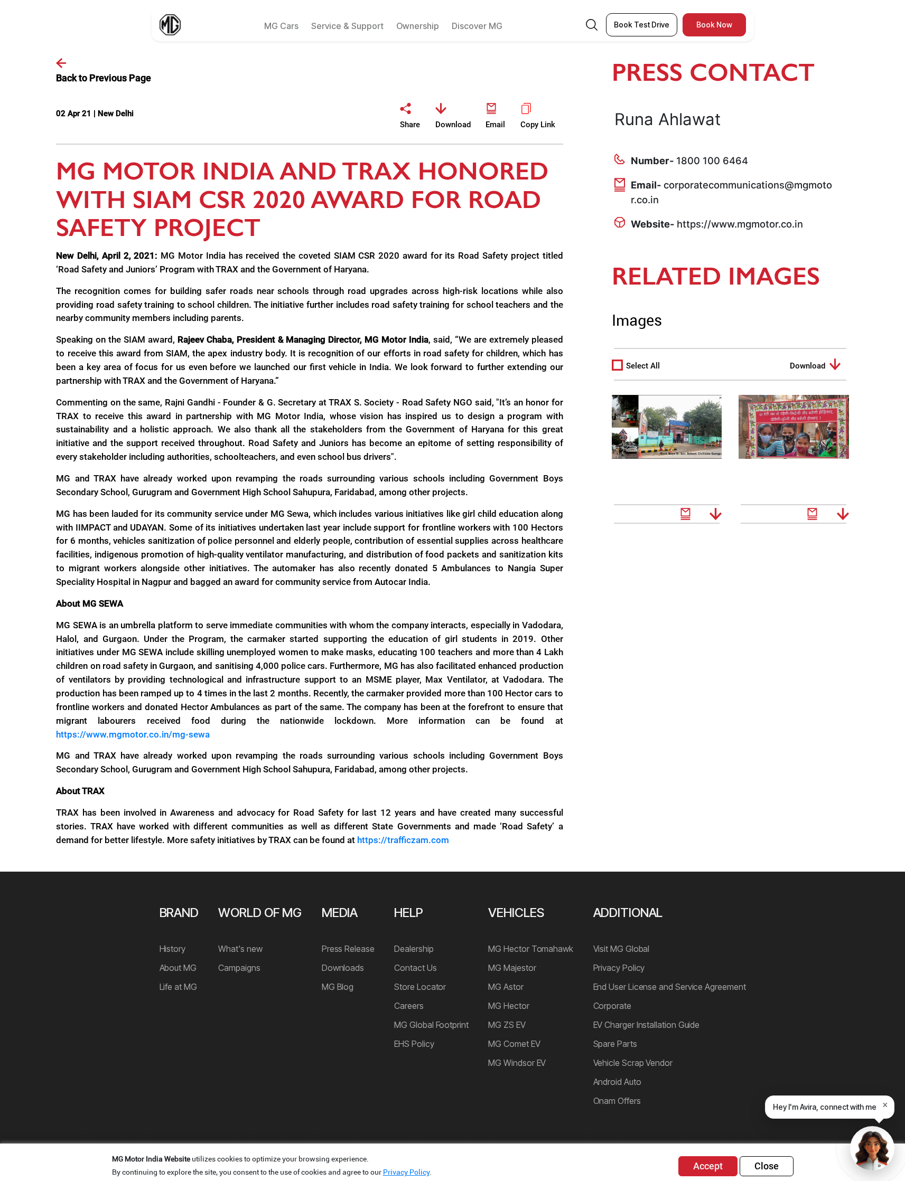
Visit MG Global (621, 948)
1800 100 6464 (712, 160)
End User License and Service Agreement (669, 986)
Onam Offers (617, 1100)
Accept (708, 1165)
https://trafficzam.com (403, 840)
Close (766, 1165)
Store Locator (420, 986)
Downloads (343, 967)
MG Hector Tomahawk (530, 948)
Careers (408, 1005)
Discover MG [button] (477, 26)
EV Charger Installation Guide (646, 1024)
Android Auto (617, 1081)
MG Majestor (512, 967)
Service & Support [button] (347, 26)
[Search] (592, 25)
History (172, 948)
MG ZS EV (506, 1024)
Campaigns (239, 967)
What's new (240, 948)
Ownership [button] (417, 26)
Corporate (612, 1005)
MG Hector (508, 1005)
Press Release (348, 948)
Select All (643, 366)
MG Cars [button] (281, 26)
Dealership (413, 948)
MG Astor (505, 986)
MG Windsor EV (517, 1062)
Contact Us (415, 967)
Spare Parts (615, 1043)
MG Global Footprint (431, 1024)
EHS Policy (414, 1043)
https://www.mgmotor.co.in (740, 224)
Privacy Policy (619, 967)
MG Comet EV (514, 1043)
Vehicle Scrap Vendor (633, 1062)
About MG (178, 967)
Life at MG (178, 986)
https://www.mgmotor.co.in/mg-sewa (133, 734)
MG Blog (337, 986)
